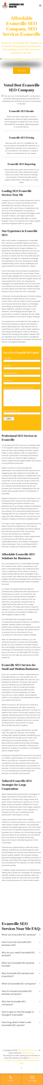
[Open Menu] (40, 5)
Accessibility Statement (23, 1060)
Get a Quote (21, 70)
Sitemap (30, 1053)
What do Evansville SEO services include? (18, 964)
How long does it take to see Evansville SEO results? (16, 1024)
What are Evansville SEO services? (19, 934)
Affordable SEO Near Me (27, 1050)
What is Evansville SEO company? (19, 983)
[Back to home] (13, 5)
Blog (24, 1053)
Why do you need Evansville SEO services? (18, 954)
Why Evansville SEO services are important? (18, 975)
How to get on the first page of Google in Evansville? (18, 1013)
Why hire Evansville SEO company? (13, 1003)
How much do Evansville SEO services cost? (16, 944)
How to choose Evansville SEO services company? (17, 993)
